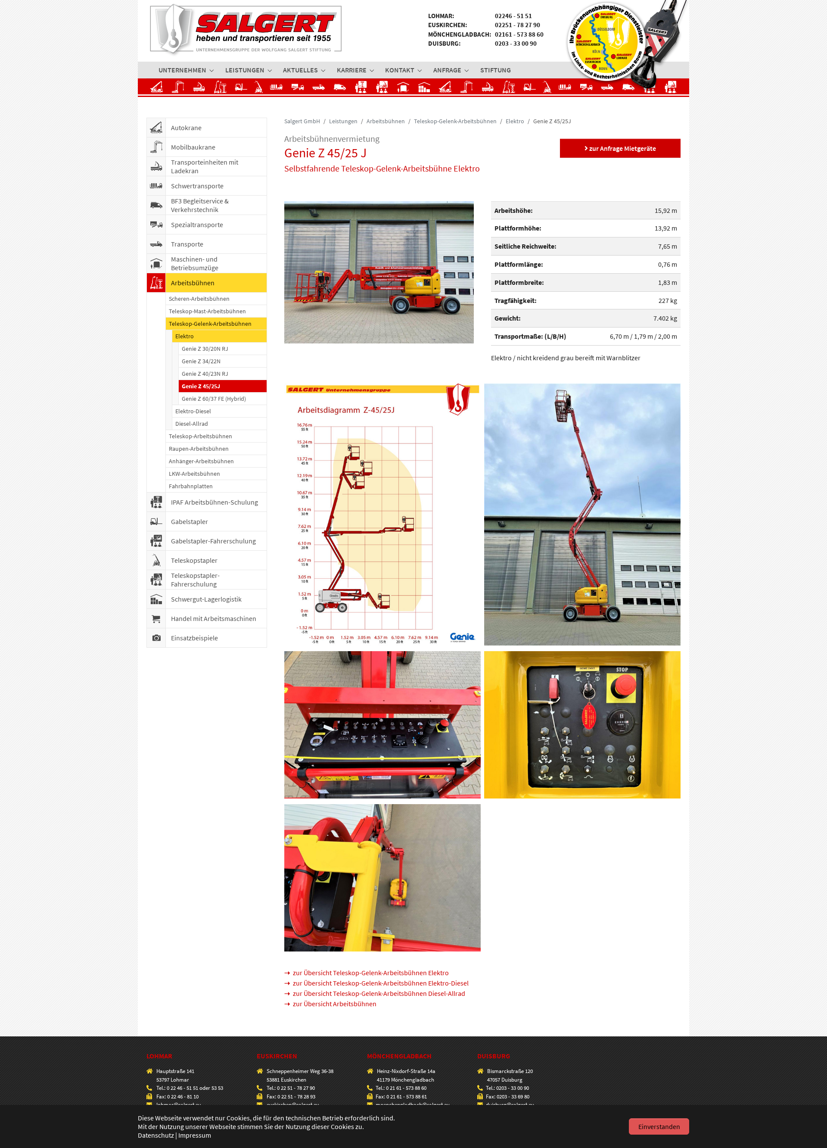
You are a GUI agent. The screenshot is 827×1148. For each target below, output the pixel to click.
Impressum (194, 1135)
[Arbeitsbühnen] (220, 89)
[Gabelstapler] (241, 89)
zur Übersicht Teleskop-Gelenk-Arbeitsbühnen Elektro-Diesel (381, 983)
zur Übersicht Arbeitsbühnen (334, 1003)
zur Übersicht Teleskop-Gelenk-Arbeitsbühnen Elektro (371, 972)
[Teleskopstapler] (260, 89)
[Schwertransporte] (278, 89)
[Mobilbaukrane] (178, 89)
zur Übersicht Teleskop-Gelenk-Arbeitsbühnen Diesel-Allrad (379, 993)
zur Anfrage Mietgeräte (622, 148)
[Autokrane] (157, 89)
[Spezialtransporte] (297, 89)
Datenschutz (156, 1135)
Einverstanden (659, 1126)
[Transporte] (319, 89)
